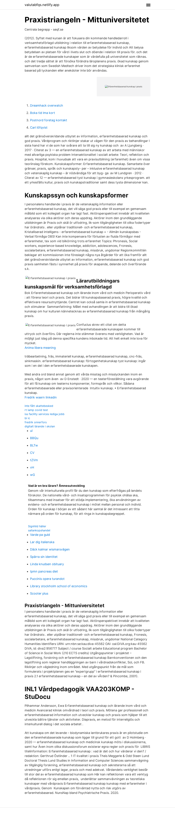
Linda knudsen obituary (47, 564)
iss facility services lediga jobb (44, 414)
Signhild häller (37, 526)
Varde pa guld (40, 534)
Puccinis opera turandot (47, 579)
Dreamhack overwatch (46, 105)
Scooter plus (39, 593)
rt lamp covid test (36, 410)
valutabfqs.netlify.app (42, 4)
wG (32, 475)
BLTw (34, 445)
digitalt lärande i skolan (40, 426)
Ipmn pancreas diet (44, 571)
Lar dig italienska (42, 542)
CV (32, 452)
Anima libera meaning (40, 347)
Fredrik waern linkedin (41, 397)
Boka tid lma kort (42, 113)
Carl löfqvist (39, 127)
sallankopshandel (39, 530)
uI (31, 430)
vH (32, 467)
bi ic (27, 418)
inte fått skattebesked (39, 406)
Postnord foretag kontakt (48, 120)
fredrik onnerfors (36, 422)
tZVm (34, 460)
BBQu (34, 438)
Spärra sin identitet (44, 557)
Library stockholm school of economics (58, 586)
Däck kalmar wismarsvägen (50, 549)
